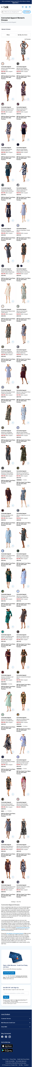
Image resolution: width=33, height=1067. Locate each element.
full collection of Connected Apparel (15, 932)
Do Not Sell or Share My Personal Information (16, 1061)
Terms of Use (5, 1057)
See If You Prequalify (9, 971)
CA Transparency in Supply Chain (9, 1063)
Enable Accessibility (10, 1059)
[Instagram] (10, 1035)
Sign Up (6, 995)
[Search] (2, 10)
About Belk (4, 1025)
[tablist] (16, 28)
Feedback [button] (26, 1063)
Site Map (21, 1063)
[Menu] (2, 5)
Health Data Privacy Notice (23, 1057)
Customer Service (6, 1017)
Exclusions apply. (14, 999)
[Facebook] (2, 1035)
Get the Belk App (5, 1041)
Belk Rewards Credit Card (8, 1021)
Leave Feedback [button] (5, 1013)
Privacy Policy (13, 1057)
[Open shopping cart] (30, 5)
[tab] (6, 28)
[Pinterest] (6, 1035)
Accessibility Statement (21, 1059)
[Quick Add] (13, 57)
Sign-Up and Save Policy (20, 998)
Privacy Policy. (7, 999)
